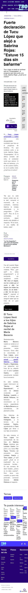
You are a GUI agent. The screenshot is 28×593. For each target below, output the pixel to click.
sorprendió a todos (11, 135)
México (10, 589)
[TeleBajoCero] (7, 543)
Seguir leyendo (8, 238)
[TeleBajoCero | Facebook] (1, 12)
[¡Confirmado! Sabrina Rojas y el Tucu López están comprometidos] (6, 514)
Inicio (5, 2)
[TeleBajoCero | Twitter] (4, 12)
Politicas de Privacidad (6, 587)
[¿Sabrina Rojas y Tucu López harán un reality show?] (18, 515)
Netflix (25, 554)
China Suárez (15, 517)
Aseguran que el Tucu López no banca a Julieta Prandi (15, 185)
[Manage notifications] (24, 590)
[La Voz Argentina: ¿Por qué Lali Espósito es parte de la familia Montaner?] (7, 235)
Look (22, 2)
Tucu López (8, 498)
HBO (25, 561)
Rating (21, 569)
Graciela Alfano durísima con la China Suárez (13, 525)
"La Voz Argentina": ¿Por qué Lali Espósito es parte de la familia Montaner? (11, 243)
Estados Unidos (5, 589)
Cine (25, 564)
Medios (17, 2)
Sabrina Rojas (11, 362)
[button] (11, 259)
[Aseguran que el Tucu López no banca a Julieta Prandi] (7, 178)
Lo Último (11, 2)
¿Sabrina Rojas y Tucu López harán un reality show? (19, 531)
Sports (26, 567)
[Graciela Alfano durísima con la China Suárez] (12, 514)
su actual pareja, (11, 358)
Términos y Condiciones (5, 585)
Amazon (22, 572)
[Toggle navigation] (2, 7)
